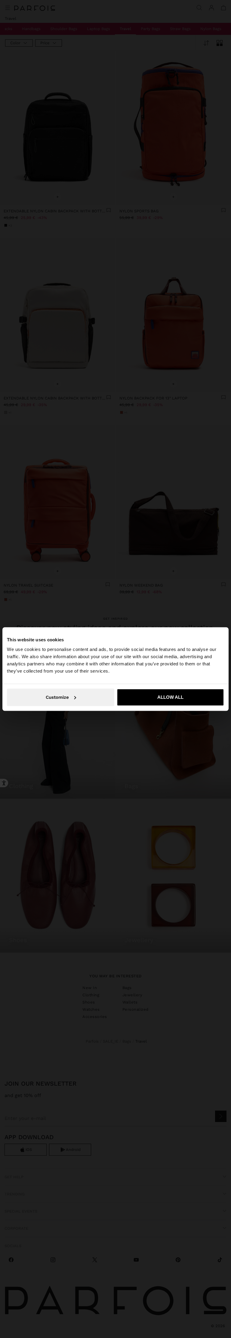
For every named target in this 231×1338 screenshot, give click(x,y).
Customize (57, 697)
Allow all (170, 697)
